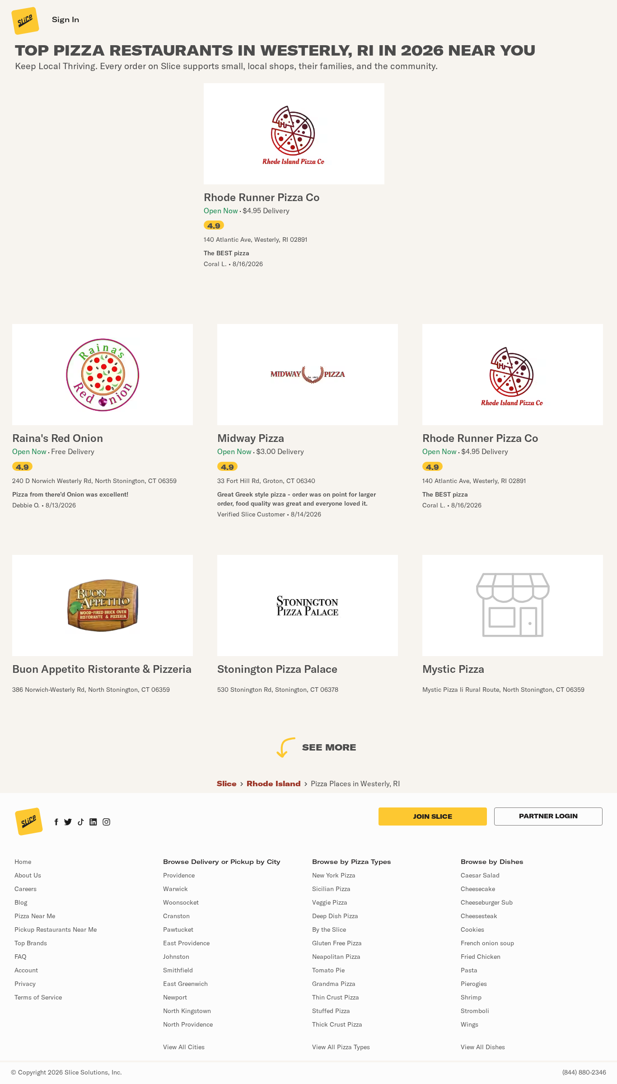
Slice (227, 783)
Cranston (176, 916)
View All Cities (184, 1047)
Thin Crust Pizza (335, 997)
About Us (27, 875)
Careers (25, 889)
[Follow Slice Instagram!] (107, 822)
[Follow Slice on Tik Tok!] (81, 822)
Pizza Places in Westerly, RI (355, 783)
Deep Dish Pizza (335, 916)
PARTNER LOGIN (548, 816)
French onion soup (487, 943)
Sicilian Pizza (331, 889)
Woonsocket (181, 902)
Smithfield (178, 970)
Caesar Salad (480, 875)
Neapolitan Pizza (336, 957)
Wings (469, 1024)
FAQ (20, 957)
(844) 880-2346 (584, 1072)
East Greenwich (185, 984)
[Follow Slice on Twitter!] (68, 822)
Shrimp (471, 997)
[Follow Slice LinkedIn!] (93, 822)
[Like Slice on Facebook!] (56, 822)
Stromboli (475, 1011)
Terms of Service (38, 997)
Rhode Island (274, 783)
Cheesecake (478, 889)
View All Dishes (483, 1047)
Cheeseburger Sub (487, 902)
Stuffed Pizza (331, 1011)
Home (22, 862)
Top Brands (30, 943)
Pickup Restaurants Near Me (55, 929)
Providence (179, 875)
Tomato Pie (328, 970)
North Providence (188, 1024)
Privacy (25, 984)
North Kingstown (187, 1011)
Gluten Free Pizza (337, 943)
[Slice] (24, 20)
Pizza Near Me (34, 916)
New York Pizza (333, 875)
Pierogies (474, 984)
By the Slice (329, 929)
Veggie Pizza (329, 902)
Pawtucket (178, 929)
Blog (20, 902)
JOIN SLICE (432, 816)
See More (329, 747)
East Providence (186, 943)
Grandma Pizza (333, 984)
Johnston (176, 957)
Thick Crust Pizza (337, 1024)
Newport (175, 997)
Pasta (469, 970)
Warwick (175, 889)
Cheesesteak (479, 916)
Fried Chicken (480, 957)
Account (26, 970)
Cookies (472, 929)
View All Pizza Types (341, 1047)
